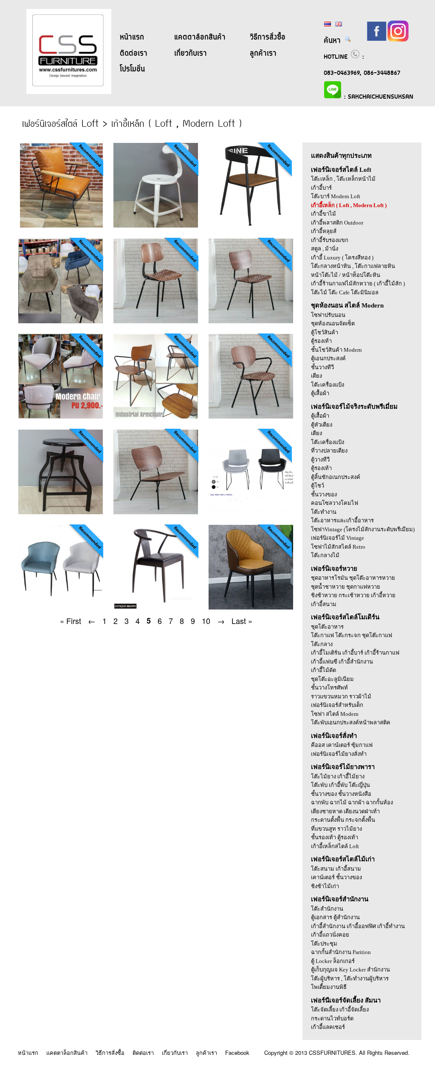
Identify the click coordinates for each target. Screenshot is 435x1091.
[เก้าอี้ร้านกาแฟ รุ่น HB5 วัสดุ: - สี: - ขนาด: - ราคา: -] (152, 512)
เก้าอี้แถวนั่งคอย (330, 934)
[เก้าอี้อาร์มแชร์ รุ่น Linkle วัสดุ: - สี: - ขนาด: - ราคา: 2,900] (61, 607)
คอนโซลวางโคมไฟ (334, 503)
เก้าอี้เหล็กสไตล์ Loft (335, 846)
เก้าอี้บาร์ (321, 188)
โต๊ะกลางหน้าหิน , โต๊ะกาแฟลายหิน (353, 266)
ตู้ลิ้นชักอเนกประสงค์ (335, 477)
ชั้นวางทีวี (322, 367)
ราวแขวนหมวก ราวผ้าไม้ (341, 696)
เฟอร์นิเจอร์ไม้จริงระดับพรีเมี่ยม (354, 406)
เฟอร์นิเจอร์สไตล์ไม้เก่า (343, 859)
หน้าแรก (132, 37)
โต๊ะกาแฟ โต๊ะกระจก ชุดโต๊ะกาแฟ (351, 635)
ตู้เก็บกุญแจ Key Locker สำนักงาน (350, 969)
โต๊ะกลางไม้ (325, 555)
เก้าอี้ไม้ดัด (323, 670)
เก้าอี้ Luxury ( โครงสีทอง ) (342, 257)
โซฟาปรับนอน (328, 315)
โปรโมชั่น (132, 69)
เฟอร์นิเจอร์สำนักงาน (339, 899)
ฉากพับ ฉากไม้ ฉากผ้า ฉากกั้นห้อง (352, 802)
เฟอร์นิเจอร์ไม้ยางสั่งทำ (339, 754)
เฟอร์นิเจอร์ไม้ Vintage (337, 538)
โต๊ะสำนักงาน (327, 909)
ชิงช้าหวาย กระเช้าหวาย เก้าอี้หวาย (353, 595)
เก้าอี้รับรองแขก (329, 240)
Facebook (237, 1052)
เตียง (316, 376)
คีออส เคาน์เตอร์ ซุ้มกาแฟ (342, 745)
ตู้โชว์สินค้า (324, 332)
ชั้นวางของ (324, 494)
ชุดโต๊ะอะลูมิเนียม (332, 679)
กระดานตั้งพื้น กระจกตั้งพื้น (343, 820)
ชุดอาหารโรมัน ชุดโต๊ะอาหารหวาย (353, 578)
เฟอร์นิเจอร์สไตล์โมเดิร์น (345, 617)
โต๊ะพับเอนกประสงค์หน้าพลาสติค (350, 722)
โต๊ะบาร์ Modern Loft (335, 196)
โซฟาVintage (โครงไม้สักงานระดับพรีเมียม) (363, 529)
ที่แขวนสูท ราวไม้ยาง (336, 829)
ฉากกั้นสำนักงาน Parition (341, 952)
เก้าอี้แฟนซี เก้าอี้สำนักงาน (342, 661)
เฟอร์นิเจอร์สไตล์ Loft (341, 169)
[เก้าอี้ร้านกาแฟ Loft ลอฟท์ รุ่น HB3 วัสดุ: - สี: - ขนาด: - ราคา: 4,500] (152, 416)
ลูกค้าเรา (263, 54)
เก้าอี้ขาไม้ (323, 214)
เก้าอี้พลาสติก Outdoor (337, 222)
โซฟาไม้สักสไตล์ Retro (338, 547)
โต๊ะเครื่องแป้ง (327, 385)
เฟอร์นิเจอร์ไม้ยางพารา (343, 766)
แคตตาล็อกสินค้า (200, 37)
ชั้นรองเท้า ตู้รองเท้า (334, 837)
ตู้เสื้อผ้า (320, 393)
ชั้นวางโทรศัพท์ (329, 687)
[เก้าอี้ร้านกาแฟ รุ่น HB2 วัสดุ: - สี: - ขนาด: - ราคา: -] (246, 321)
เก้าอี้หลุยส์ (323, 231)
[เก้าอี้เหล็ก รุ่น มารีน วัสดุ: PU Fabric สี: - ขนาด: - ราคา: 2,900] (61, 416)
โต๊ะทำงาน (323, 512)
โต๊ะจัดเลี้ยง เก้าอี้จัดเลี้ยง (340, 1009)
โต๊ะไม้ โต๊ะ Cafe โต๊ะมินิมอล (345, 292)
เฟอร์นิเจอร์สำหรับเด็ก (337, 705)
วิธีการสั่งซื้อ (267, 37)
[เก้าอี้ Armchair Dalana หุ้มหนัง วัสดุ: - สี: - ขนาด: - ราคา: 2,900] (61, 321)
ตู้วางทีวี (320, 459)
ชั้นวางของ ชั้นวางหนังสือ (341, 794)
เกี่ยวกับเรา (190, 54)
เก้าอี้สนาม (323, 604)
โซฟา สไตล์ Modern (335, 714)
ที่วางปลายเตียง (329, 450)
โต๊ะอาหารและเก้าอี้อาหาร (342, 520)
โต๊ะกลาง (322, 644)
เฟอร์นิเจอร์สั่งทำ (334, 735)
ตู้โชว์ (317, 485)
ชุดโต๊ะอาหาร (327, 627)
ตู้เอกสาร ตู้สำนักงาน (335, 917)
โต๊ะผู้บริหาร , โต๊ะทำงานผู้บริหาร (350, 978)
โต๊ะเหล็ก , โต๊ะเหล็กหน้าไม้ (343, 179)
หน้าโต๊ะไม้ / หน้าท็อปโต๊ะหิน (345, 275)
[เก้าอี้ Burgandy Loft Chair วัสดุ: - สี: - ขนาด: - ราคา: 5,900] (61, 225)
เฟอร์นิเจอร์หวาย (334, 568)
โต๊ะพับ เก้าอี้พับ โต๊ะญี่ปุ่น (340, 785)
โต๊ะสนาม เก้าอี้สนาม (336, 869)
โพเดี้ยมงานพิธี (329, 987)
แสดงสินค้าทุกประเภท (341, 155)
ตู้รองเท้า (321, 341)
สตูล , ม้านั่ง (324, 248)
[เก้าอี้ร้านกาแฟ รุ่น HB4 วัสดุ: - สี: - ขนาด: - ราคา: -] (246, 416)
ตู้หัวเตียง (321, 425)
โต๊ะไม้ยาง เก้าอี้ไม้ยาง (337, 776)
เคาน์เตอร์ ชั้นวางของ (336, 877)
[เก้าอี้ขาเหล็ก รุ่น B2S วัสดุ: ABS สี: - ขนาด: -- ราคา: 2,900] (246, 512)
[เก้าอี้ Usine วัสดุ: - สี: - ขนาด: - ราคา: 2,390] (246, 225)
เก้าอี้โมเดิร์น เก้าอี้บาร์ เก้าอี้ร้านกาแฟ (355, 652)
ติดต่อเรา (133, 54)
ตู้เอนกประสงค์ (328, 358)
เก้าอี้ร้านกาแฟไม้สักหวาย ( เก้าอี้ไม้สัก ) (358, 283)
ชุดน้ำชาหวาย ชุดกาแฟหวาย (345, 587)
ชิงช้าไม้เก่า (325, 886)
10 (206, 620)
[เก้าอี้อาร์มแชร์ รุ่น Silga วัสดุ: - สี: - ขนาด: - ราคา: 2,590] (246, 607)
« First (70, 620)
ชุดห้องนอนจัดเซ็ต (333, 323)
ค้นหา (334, 41)
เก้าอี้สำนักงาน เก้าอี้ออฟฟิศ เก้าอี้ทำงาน (358, 926)
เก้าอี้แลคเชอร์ (328, 1027)
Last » (242, 620)
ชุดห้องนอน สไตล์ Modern (347, 305)
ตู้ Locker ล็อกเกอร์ (333, 961)
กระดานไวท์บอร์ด (332, 1018)
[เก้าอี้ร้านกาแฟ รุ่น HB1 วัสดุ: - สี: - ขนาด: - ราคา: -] (152, 321)
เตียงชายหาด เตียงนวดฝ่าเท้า (345, 811)
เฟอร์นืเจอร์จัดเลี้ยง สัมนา (346, 1000)
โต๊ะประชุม (324, 943)
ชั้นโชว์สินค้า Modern (336, 350)
